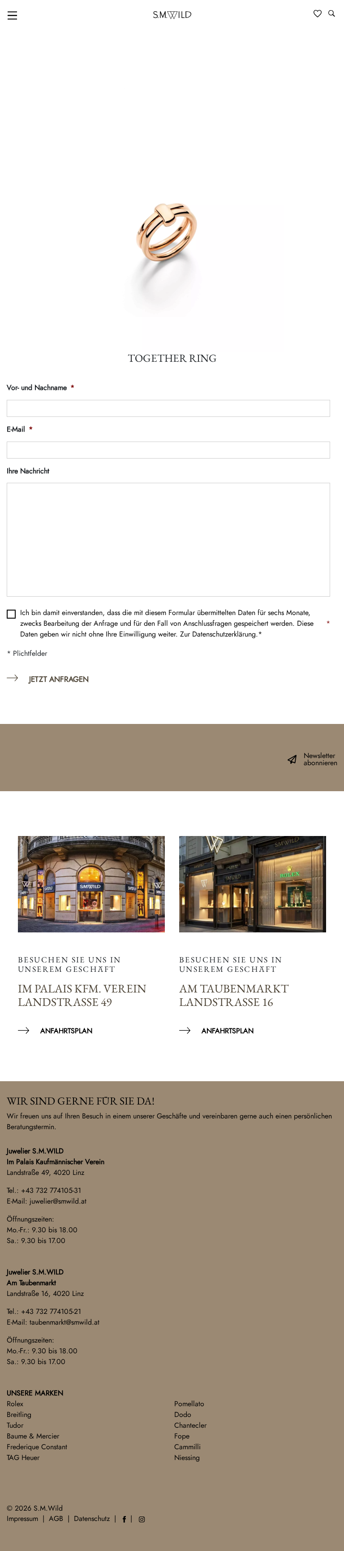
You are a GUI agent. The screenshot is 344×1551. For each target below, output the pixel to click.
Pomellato (189, 1404)
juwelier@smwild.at (58, 1201)
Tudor (15, 1425)
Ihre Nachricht (28, 471)
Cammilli (187, 1447)
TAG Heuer (23, 1457)
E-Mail (20, 429)
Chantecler (190, 1425)
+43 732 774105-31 (51, 1190)
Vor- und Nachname (40, 388)
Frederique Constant (37, 1447)
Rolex (15, 1404)
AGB (56, 1518)
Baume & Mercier (33, 1436)
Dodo (182, 1414)
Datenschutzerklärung (224, 634)
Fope (181, 1436)
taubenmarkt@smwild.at (64, 1322)
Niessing (187, 1457)
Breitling (19, 1414)
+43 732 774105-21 (51, 1311)
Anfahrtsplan (66, 1031)
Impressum (22, 1518)
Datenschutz (92, 1518)
